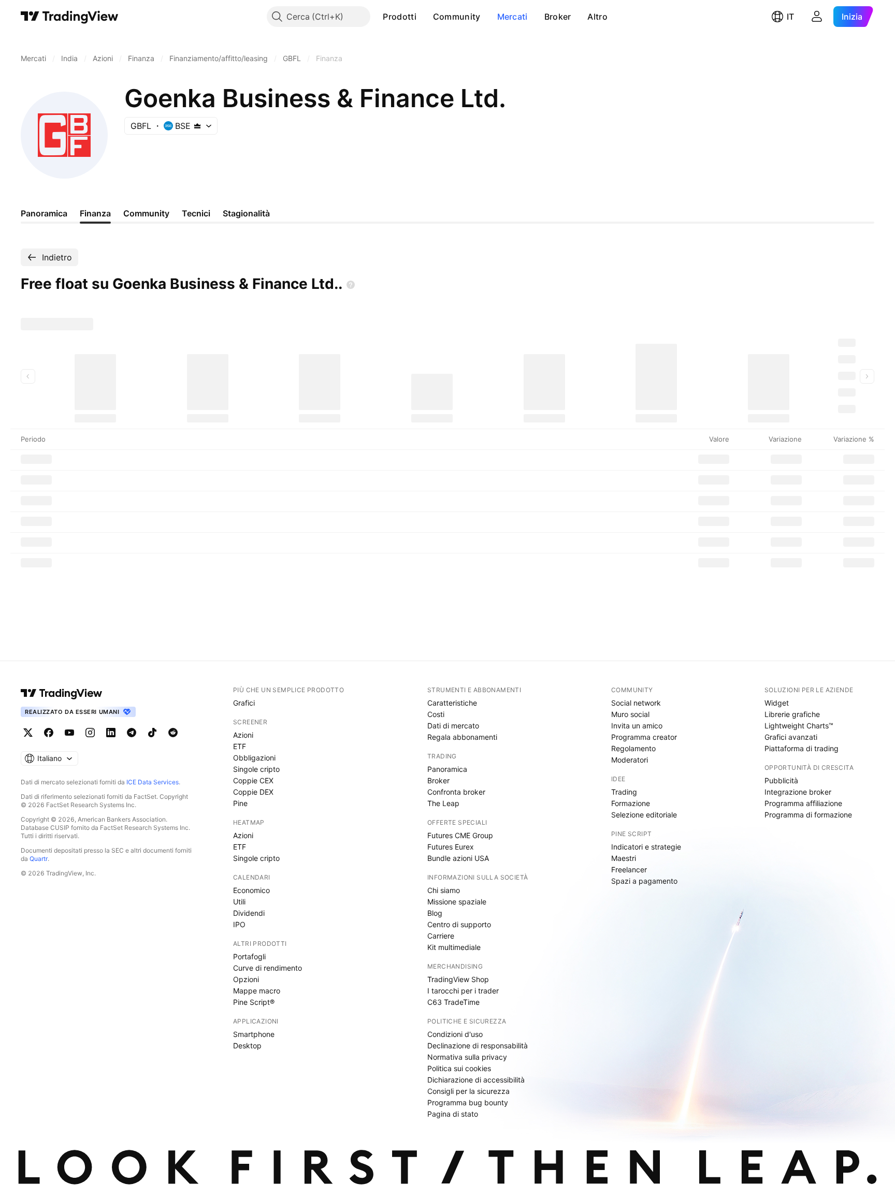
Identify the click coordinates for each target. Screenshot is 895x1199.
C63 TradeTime (453, 1002)
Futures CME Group (460, 835)
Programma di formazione (808, 814)
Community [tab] (146, 213)
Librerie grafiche (792, 714)
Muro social (630, 714)
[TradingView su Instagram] (90, 732)
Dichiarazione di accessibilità (476, 1079)
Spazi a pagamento (644, 880)
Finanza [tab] (95, 213)
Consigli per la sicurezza (468, 1091)
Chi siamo (443, 890)
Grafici (244, 702)
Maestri (623, 858)
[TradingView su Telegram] (131, 732)
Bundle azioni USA (458, 858)
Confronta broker (456, 791)
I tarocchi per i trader (463, 990)
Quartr (39, 858)
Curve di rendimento (267, 967)
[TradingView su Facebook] (48, 732)
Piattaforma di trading (801, 748)
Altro (597, 16)
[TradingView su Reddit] (173, 732)
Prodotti (399, 16)
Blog (434, 913)
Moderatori (629, 759)
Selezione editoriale (644, 814)
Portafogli (249, 956)
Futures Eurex (450, 846)
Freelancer (629, 869)
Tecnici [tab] (196, 213)
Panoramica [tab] (44, 213)
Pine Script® (254, 1002)
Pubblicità (781, 780)
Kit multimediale (454, 947)
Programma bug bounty (467, 1102)
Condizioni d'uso (455, 1034)
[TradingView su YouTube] (69, 732)
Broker (557, 16)
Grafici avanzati (790, 737)
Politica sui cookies (459, 1068)
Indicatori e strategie (646, 846)
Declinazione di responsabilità (477, 1045)
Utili (239, 901)
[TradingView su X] (28, 732)
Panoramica (447, 769)
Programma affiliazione (803, 803)
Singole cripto (256, 769)
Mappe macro (256, 990)
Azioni (243, 734)
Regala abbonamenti (462, 737)
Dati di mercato (453, 725)
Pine (240, 803)
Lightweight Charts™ (798, 725)
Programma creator (644, 737)
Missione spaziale (456, 901)
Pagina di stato (452, 1113)
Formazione (630, 803)
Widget (776, 702)
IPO (239, 924)
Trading (624, 791)
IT (790, 16)
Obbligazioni (254, 757)
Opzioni (246, 979)
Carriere (440, 935)
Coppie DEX (253, 791)
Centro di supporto (459, 924)
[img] (197, 125)
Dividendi (249, 913)
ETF (239, 746)
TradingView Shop (458, 979)
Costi (435, 714)
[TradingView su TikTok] (152, 732)
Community (457, 16)
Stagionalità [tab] (246, 213)
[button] (424, 16)
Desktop (247, 1045)
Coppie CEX (253, 780)
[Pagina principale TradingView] (70, 16)
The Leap (443, 803)
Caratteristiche (452, 702)
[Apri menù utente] (816, 16)
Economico (251, 890)
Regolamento (633, 748)
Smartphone (254, 1034)
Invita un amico (636, 725)
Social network (636, 702)
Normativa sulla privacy (467, 1056)
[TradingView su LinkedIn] (111, 732)
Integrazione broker (797, 791)
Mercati (512, 16)
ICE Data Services (152, 782)
